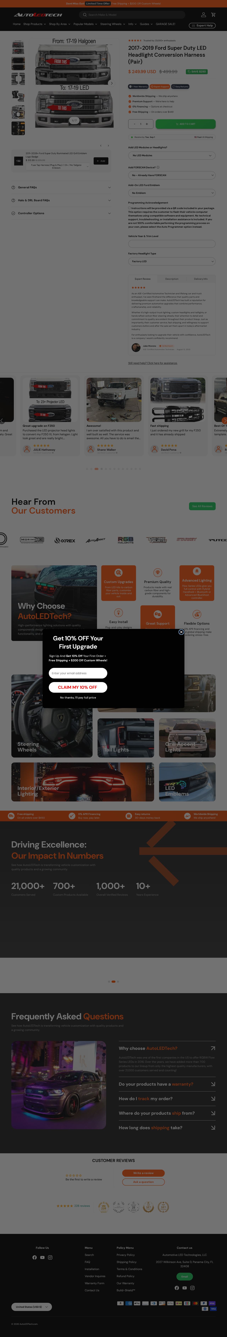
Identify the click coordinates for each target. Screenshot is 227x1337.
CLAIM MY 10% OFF (78, 687)
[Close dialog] (181, 624)
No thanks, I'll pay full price (78, 697)
